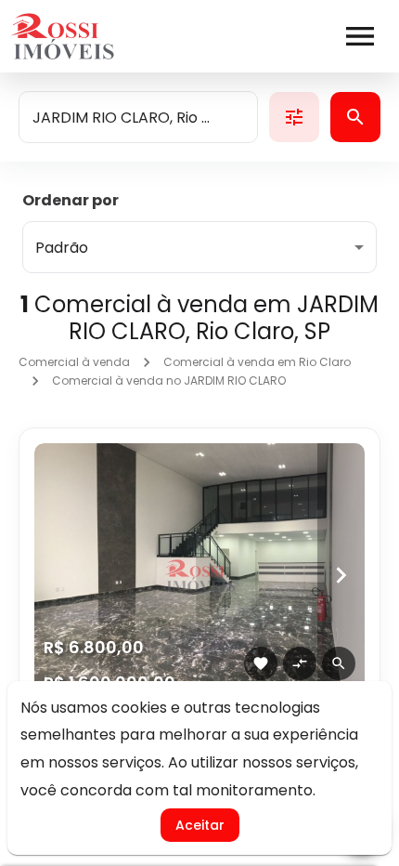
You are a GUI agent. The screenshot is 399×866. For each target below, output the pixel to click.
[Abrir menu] (360, 36)
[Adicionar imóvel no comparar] (299, 663)
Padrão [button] (61, 247)
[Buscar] (355, 117)
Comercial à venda (74, 362)
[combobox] (138, 117)
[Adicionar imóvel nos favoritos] (260, 663)
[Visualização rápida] (338, 663)
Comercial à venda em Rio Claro (257, 362)
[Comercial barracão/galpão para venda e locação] (199, 575)
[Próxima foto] (341, 575)
